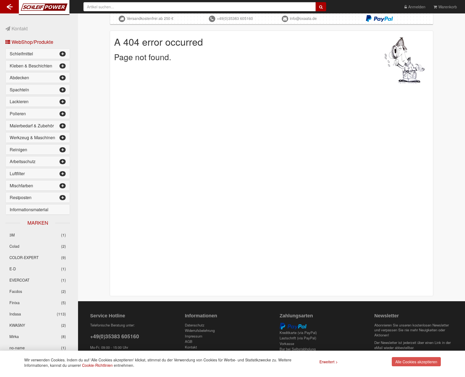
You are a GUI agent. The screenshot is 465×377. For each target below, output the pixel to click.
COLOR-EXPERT (37, 257)
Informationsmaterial (29, 209)
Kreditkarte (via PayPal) (298, 332)
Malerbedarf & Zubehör (32, 126)
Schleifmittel (21, 54)
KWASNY (37, 325)
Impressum (193, 336)
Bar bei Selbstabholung (298, 349)
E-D (37, 268)
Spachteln (19, 90)
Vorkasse (287, 343)
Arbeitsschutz (23, 161)
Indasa (37, 314)
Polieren (18, 113)
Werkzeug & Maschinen (32, 137)
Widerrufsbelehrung (200, 330)
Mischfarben (21, 185)
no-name (37, 347)
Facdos (37, 291)
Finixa (37, 302)
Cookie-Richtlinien (97, 365)
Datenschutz (195, 325)
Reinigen (18, 149)
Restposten (20, 197)
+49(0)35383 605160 (235, 18)
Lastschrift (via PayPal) (298, 338)
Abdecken (19, 77)
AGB (188, 341)
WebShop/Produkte (31, 41)
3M (37, 235)
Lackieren (19, 101)
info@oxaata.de (303, 18)
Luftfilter (17, 173)
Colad (37, 246)
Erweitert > (328, 361)
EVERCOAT (37, 280)
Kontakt (19, 28)
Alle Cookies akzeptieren (416, 361)
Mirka (37, 336)
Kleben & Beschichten (31, 66)
